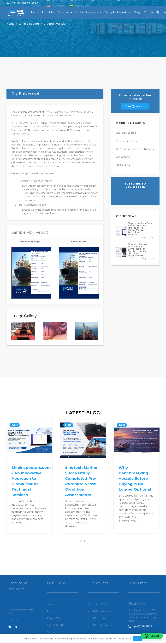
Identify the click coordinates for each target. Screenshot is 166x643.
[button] (81, 541)
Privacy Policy (54, 618)
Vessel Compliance (97, 618)
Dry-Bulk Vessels (126, 132)
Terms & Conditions (57, 625)
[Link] (16, 12)
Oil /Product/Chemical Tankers (135, 149)
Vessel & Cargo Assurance (101, 610)
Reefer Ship (123, 164)
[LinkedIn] (16, 627)
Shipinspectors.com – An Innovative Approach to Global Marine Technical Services (140, 229)
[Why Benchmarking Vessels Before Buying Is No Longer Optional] (83, 440)
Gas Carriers (123, 156)
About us (52, 603)
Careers (51, 610)
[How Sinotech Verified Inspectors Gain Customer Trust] (137, 440)
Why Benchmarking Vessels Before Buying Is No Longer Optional (81, 478)
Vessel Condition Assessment (103, 625)
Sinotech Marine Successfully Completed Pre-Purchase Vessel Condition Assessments (137, 250)
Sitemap (51, 632)
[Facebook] (9, 627)
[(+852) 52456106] (131, 626)
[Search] (157, 12)
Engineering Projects (98, 603)
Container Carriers (127, 141)
